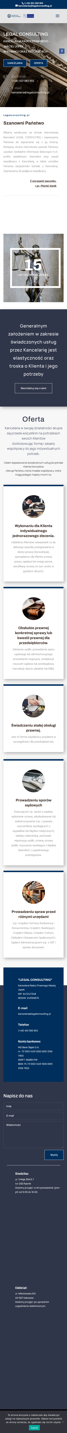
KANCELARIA (15, 63)
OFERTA (38, 63)
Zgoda (34, 1427)
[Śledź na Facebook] (61, 51)
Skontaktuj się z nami (33, 388)
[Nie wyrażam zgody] (62, 1422)
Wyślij (54, 1154)
